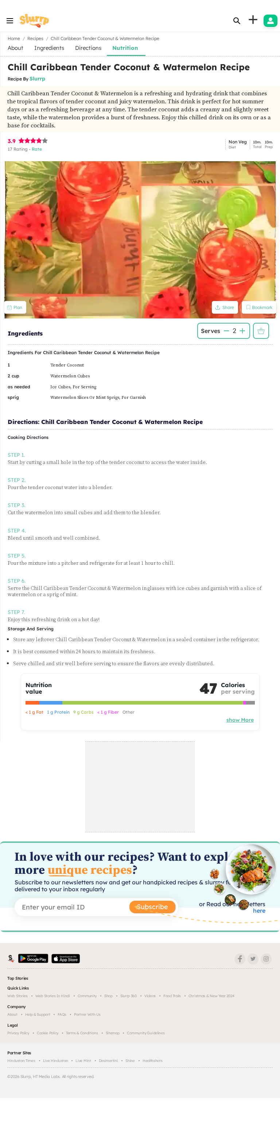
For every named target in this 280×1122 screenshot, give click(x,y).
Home (14, 38)
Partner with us (87, 1014)
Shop (108, 996)
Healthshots (153, 1060)
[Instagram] (266, 958)
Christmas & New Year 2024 (211, 996)
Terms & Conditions (82, 1033)
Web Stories (17, 996)
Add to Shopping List (261, 331)
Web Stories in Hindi (52, 996)
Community (87, 996)
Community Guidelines (145, 1033)
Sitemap (113, 1033)
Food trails (172, 996)
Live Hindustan (55, 1060)
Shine (130, 1060)
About (12, 1014)
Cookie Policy (47, 1033)
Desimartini (108, 1060)
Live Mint (83, 1060)
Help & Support (37, 1014)
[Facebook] (239, 958)
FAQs (62, 1014)
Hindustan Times (21, 1060)
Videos (150, 996)
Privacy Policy (18, 1033)
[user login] (270, 21)
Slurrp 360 (128, 996)
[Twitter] (253, 958)
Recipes (35, 38)
